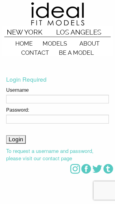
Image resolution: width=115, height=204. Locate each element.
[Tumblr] (108, 169)
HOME (24, 43)
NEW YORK (24, 32)
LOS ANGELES (78, 32)
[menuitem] (24, 41)
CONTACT (35, 52)
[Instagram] (75, 169)
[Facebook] (86, 169)
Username (17, 90)
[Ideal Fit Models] (57, 14)
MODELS (55, 43)
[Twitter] (97, 169)
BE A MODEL (76, 52)
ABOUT (89, 43)
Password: (17, 110)
